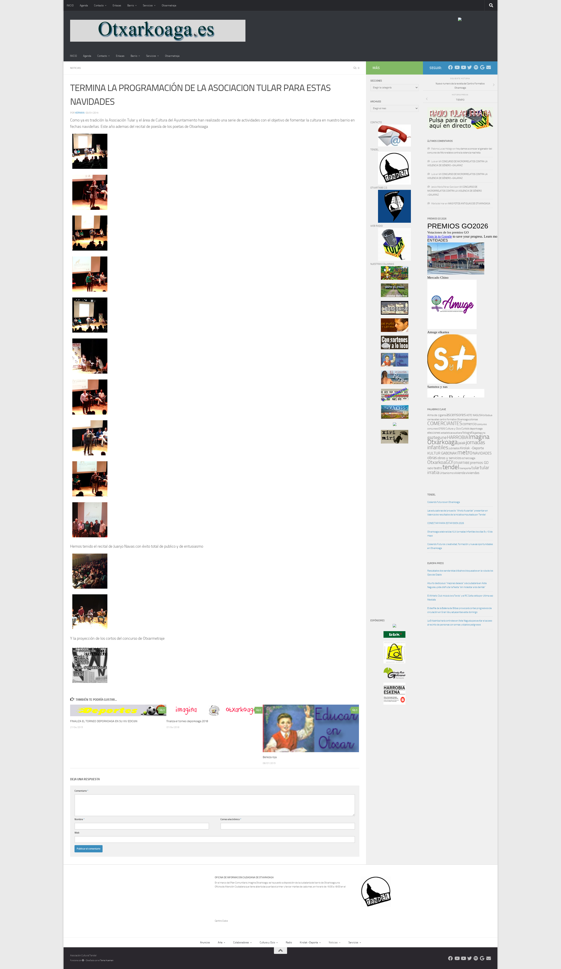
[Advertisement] (383, 522)
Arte (220, 942)
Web (77, 832)
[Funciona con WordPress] (83, 960)
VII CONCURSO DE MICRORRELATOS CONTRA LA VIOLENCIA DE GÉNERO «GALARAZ (454, 190)
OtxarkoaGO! (440, 462)
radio (430, 468)
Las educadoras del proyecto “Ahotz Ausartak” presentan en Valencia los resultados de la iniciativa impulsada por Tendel (457, 512)
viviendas (472, 473)
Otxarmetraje (169, 5)
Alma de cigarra (436, 415)
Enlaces (117, 5)
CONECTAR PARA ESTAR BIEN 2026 (445, 523)
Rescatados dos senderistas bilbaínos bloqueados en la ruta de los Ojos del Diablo (460, 572)
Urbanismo (447, 473)
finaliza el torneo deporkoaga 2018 (187, 721)
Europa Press (435, 563)
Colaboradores (241, 942)
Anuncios (205, 942)
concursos (432, 428)
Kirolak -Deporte (472, 448)
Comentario (81, 790)
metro (464, 452)
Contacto (99, 5)
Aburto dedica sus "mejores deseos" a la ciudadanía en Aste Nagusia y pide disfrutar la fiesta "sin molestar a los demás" (457, 585)
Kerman (79, 112)
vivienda (459, 473)
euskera (457, 432)
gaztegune (437, 437)
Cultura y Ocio (453, 428)
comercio (469, 424)
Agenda (84, 5)
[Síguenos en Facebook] (450, 67)
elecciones (433, 433)
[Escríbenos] (488, 67)
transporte (465, 468)
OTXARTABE (462, 463)
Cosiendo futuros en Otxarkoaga (443, 502)
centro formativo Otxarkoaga (454, 419)
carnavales (433, 419)
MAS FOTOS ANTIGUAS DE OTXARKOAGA (469, 203)
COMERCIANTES (444, 423)
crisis (441, 428)
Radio (289, 942)
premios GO (479, 462)
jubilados (454, 448)
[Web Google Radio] (482, 67)
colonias (473, 419)
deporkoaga (476, 428)
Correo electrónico (230, 819)
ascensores (456, 414)
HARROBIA (457, 437)
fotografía (468, 432)
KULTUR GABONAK (442, 453)
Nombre (80, 819)
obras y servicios (449, 458)
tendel (450, 467)
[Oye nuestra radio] (476, 67)
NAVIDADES (482, 453)
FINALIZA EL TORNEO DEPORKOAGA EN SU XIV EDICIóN (103, 721)
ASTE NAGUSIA (474, 415)
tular (475, 467)
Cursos (465, 428)
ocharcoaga (468, 458)
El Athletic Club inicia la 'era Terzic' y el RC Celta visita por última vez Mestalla (460, 597)
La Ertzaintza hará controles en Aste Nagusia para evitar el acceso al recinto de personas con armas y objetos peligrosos (459, 622)
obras (432, 457)
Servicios (148, 5)
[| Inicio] (157, 31)
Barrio (130, 5)
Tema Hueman (106, 960)
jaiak (461, 442)
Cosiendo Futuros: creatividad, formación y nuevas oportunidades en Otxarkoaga (460, 546)
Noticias (75, 67)
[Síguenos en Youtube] (456, 67)
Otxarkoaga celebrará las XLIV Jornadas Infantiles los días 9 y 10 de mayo (460, 533)
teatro (438, 468)
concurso (482, 424)
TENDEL (431, 494)
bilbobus (487, 415)
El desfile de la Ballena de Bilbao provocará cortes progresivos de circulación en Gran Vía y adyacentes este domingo (459, 610)
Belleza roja (270, 757)
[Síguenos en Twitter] (469, 67)
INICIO (70, 5)
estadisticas (447, 432)
